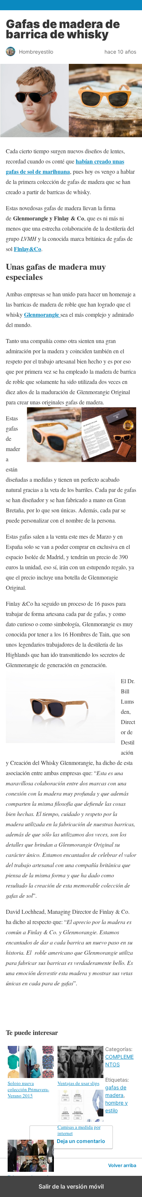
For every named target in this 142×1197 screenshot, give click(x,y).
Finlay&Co (27, 249)
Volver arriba (122, 1165)
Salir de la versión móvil (71, 1186)
